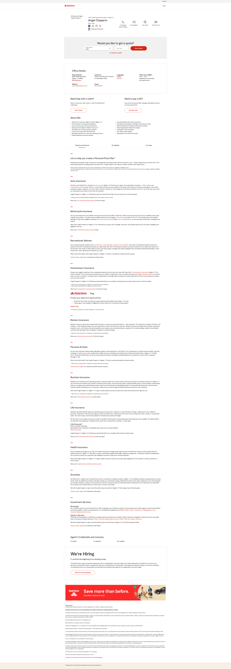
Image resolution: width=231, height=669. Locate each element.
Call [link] (71, 257)
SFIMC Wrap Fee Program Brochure (130, 519)
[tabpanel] (115, 78)
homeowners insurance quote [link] (86, 289)
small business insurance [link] (84, 397)
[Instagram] (96, 26)
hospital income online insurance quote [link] (89, 464)
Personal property (147, 274)
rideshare (91, 187)
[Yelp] (100, 26)
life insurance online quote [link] (85, 436)
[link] (134, 26)
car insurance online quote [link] (85, 200)
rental (84, 187)
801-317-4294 (98, 86)
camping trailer (107, 245)
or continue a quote (115, 53)
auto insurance (97, 185)
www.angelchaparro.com (79, 86)
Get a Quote (138, 48)
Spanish (119, 78)
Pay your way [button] (133, 110)
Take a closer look (75, 430)
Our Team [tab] (149, 145)
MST (149, 75)
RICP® (93, 23)
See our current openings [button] (83, 572)
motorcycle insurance (106, 219)
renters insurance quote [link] (84, 336)
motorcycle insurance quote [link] (85, 230)
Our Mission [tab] (115, 145)
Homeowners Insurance (140, 272)
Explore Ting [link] (74, 306)
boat (114, 245)
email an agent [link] (79, 257)
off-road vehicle (122, 245)
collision (148, 185)
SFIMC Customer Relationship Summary (106, 519)
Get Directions (76, 80)
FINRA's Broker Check (126, 510)
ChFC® (89, 23)
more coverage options (125, 219)
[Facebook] (89, 26)
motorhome (98, 245)
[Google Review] (93, 26)
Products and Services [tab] (82, 145)
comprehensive (75, 187)
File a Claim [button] (78, 110)
